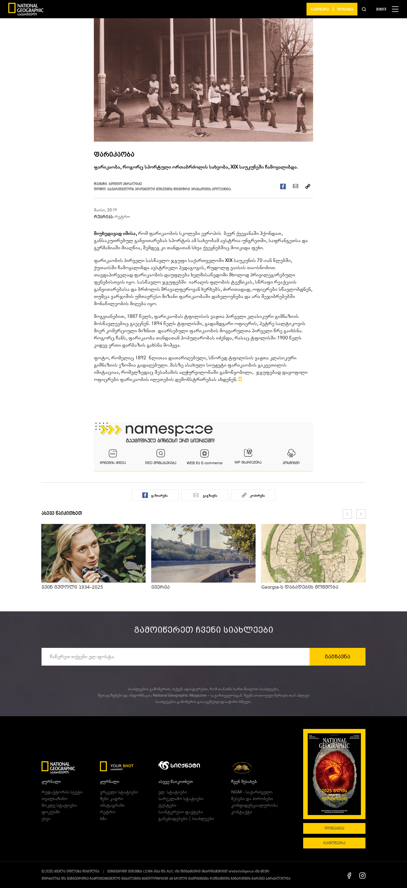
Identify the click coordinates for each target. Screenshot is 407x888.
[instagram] (362, 875)
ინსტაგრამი (112, 805)
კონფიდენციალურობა (254, 805)
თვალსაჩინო (55, 798)
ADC (170, 871)
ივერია (160, 587)
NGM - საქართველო (252, 792)
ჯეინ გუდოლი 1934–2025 (72, 587)
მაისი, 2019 (105, 210)
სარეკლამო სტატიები (181, 798)
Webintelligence (241, 871)
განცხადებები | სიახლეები (186, 818)
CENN (148, 871)
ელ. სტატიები (172, 792)
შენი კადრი (111, 798)
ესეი (46, 818)
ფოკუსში (51, 812)
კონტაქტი (241, 812)
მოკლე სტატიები (59, 805)
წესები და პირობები (252, 798)
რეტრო (122, 216)
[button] (364, 9)
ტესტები (167, 805)
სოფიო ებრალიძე (125, 184)
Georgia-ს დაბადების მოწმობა (299, 587)
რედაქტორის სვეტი (62, 792)
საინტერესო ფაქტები (180, 812)
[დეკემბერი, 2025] (334, 774)
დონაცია (345, 9)
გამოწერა (320, 9)
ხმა (103, 818)
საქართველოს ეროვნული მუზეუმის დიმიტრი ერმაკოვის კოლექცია (169, 189)
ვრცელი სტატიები (119, 792)
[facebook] (349, 875)
